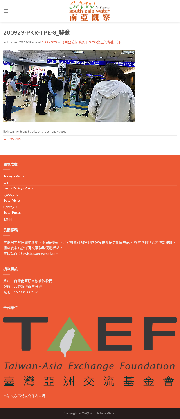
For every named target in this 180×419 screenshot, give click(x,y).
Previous (12, 139)
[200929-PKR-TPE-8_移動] (69, 86)
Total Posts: (12, 212)
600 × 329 (49, 42)
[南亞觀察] (90, 10)
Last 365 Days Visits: (18, 188)
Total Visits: (12, 200)
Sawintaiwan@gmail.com (39, 253)
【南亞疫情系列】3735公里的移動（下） (93, 42)
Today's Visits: (14, 176)
